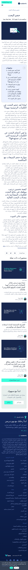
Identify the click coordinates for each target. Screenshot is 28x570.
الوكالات (25, 536)
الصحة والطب (23, 501)
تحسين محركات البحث (14, 10)
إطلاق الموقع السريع (9, 460)
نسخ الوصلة (22, 253)
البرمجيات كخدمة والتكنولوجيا (19, 542)
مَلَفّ (25, 486)
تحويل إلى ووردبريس (9, 474)
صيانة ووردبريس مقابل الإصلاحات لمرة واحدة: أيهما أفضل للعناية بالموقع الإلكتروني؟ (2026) (13, 286)
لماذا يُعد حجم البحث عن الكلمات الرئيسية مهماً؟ (14, 72)
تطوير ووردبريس (10, 463)
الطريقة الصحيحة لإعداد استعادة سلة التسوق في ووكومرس (13, 325)
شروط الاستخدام (10, 495)
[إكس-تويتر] (7, 560)
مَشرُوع (25, 492)
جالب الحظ (24, 483)
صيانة (12, 483)
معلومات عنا (24, 460)
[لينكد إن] (14, 560)
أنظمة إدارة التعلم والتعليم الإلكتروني (20, 504)
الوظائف (25, 474)
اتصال (12, 506)
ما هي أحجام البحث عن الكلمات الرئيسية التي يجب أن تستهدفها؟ (14, 79)
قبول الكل (16, 567)
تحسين (12, 469)
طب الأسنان (24, 511)
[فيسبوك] (10, 560)
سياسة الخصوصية (10, 498)
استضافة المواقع (23, 533)
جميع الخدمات (10, 486)
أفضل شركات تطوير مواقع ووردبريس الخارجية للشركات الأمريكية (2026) (14, 364)
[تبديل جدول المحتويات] (23, 68)
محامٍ (25, 508)
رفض (11, 567)
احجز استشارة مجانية (9, 509)
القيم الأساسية (23, 469)
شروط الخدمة (10, 492)
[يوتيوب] (17, 560)
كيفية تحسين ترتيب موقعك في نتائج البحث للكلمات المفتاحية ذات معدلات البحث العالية (14, 92)
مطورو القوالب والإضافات (20, 539)
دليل (25, 514)
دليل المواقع (24, 477)
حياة (26, 472)
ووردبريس (24, 280)
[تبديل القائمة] (2, 5)
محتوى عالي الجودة (15, 98)
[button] (15, 253)
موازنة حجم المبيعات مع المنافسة (14, 86)
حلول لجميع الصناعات (21, 519)
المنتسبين (24, 545)
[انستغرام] (21, 560)
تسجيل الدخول (10, 501)
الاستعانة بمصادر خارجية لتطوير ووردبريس (19, 530)
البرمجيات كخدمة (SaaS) (21, 498)
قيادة (25, 466)
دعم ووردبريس (10, 480)
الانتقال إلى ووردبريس (9, 472)
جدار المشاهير (23, 480)
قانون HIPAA (23, 516)
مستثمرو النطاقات (22, 547)
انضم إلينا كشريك (22, 550)
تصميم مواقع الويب (9, 466)
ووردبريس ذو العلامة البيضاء (20, 526)
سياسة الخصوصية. (5, 565)
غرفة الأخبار (24, 463)
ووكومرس (24, 322)
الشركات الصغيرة (22, 495)
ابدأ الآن (12, 504)
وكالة (25, 359)
